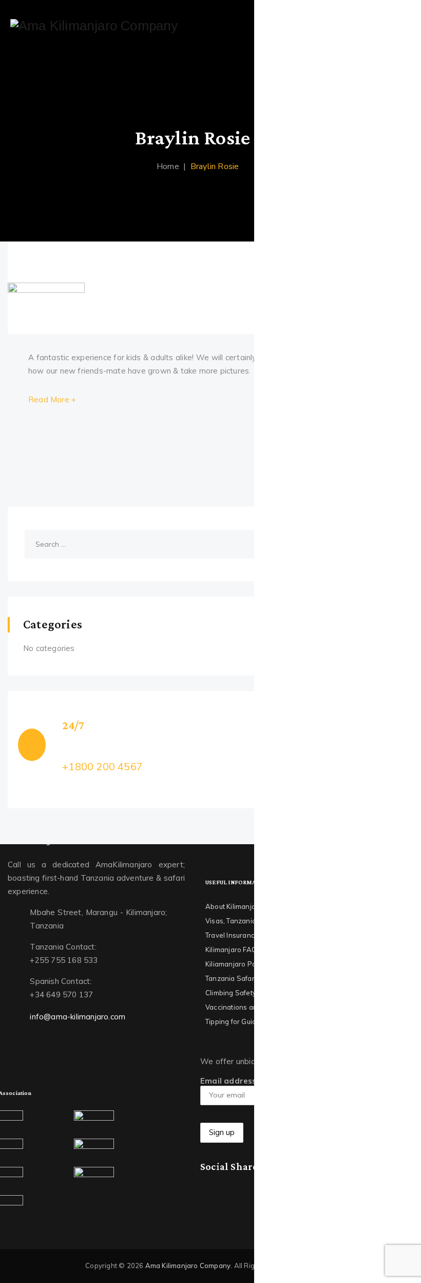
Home (165, 166)
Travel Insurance (232, 935)
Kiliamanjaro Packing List (245, 964)
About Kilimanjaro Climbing (248, 906)
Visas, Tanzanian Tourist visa (251, 921)
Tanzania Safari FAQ (238, 978)
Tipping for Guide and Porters (253, 1021)
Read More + (52, 399)
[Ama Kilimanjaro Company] (94, 25)
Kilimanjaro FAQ (231, 949)
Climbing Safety (230, 993)
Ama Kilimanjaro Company (188, 1265)
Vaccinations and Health (245, 1007)
